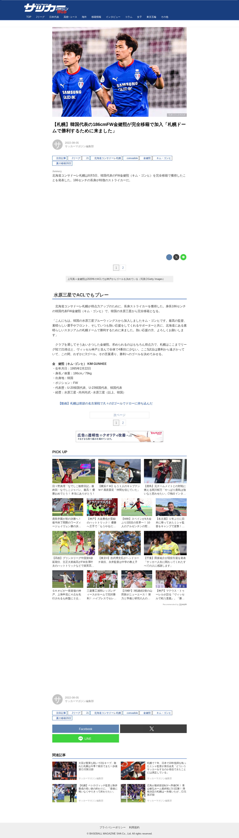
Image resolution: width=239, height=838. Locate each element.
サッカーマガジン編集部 (79, 146)
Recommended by (171, 604)
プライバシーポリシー (113, 827)
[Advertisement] (119, 218)
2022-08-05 (72, 142)
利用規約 (134, 827)
